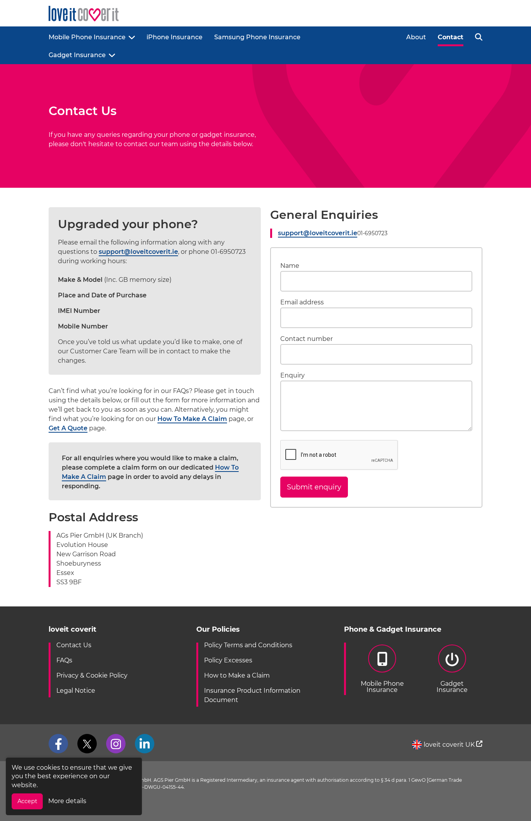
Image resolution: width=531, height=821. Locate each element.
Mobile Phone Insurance (87, 37)
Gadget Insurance (77, 55)
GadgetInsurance (452, 686)
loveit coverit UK (450, 744)
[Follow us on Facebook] (58, 743)
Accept (27, 801)
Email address (302, 302)
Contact (450, 37)
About (416, 37)
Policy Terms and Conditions (248, 645)
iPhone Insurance (175, 37)
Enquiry (292, 375)
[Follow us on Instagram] (116, 743)
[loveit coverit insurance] (84, 13)
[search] (478, 36)
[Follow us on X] (87, 743)
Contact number (306, 339)
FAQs (64, 660)
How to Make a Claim (237, 675)
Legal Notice (75, 690)
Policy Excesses (228, 660)
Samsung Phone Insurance (257, 37)
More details (67, 801)
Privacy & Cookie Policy (92, 675)
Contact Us (73, 645)
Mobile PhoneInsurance (382, 686)
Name (289, 265)
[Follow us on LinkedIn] (144, 743)
